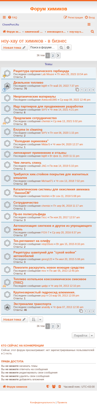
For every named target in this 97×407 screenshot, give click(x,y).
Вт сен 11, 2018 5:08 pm (67, 196)
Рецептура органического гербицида (41, 71)
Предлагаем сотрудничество (35, 118)
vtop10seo (47, 244)
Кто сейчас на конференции (22, 345)
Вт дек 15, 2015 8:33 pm (70, 244)
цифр (44, 285)
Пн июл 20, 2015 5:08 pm (69, 259)
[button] (58, 55)
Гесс (44, 217)
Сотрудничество (25, 202)
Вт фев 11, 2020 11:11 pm (64, 155)
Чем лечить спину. (27, 162)
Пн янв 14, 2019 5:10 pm (63, 165)
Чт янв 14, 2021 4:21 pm (64, 109)
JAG (44, 165)
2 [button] (53, 55)
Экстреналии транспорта (32, 304)
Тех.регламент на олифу (31, 241)
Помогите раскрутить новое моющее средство (48, 267)
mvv (43, 270)
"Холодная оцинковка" (30, 141)
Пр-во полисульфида (29, 214)
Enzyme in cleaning (27, 129)
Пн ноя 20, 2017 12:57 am (65, 217)
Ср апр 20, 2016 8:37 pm (66, 232)
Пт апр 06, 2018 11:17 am (68, 205)
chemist (45, 121)
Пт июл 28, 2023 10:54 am (72, 74)
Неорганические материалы (34, 96)
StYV (44, 109)
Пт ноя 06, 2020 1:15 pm (64, 132)
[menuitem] (12, 17)
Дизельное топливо (28, 82)
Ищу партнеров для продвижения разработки (48, 106)
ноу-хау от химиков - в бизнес (34, 40)
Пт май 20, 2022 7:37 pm (64, 85)
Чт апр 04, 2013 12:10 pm (65, 285)
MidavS (45, 144)
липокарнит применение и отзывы (39, 152)
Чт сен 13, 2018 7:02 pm (70, 181)
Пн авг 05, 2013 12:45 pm (64, 270)
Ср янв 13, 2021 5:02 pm (67, 121)
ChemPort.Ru (10, 24)
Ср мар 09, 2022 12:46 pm (75, 99)
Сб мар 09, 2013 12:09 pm (63, 295)
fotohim (45, 196)
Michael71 (47, 181)
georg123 (46, 259)
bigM (44, 85)
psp (43, 295)
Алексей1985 (49, 99)
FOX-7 (45, 232)
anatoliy (45, 307)
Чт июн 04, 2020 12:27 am (68, 144)
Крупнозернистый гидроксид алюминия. (44, 292)
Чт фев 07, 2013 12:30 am (68, 307)
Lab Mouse (47, 74)
